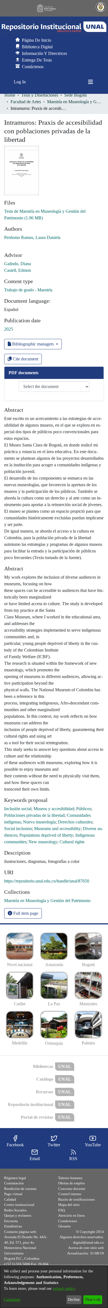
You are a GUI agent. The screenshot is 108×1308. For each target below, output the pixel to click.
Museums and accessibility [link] (57, 828)
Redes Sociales (15, 1210)
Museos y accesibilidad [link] (54, 808)
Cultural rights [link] (72, 841)
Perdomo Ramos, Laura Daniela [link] (32, 237)
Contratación (14, 1183)
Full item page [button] (25, 913)
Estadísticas (13, 1226)
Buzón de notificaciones (76, 1199)
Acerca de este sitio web (86, 1248)
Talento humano (70, 1178)
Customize (12, 1300)
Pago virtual (13, 1194)
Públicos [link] (83, 808)
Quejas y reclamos (17, 1215)
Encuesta (11, 1221)
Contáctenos (67, 1221)
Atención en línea (71, 1215)
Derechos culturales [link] (75, 822)
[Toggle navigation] (90, 82)
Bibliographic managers (33, 344)
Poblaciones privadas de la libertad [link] (34, 815)
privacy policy (64, 1288)
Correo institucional (19, 1205)
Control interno (69, 1194)
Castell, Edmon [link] (17, 270)
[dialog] (54, 1287)
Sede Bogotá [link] (75, 95)
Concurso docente (71, 1189)
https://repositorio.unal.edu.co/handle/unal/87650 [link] (46, 881)
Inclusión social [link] (17, 808)
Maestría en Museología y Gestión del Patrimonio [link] (74, 101)
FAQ (61, 1210)
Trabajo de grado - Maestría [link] (28, 290)
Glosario (64, 1226)
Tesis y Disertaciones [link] (39, 95)
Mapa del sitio (69, 1205)
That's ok (93, 1300)
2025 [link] (8, 329)
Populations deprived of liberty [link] (46, 835)
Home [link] (9, 95)
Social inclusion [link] (18, 828)
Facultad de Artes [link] (26, 101)
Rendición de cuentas (20, 1189)
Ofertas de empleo (71, 1183)
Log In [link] (20, 81)
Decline (74, 1300)
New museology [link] (43, 841)
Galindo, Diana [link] (17, 263)
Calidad (10, 1199)
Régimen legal (15, 1178)
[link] (47, 900)
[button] (54, 27)
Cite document (25, 359)
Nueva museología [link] (39, 822)
